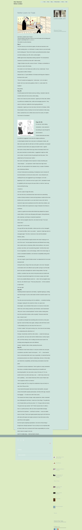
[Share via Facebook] (18, 439)
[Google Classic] (57, 529)
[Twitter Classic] (56, 529)
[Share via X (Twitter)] (20, 439)
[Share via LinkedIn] (23, 439)
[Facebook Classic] (54, 529)
